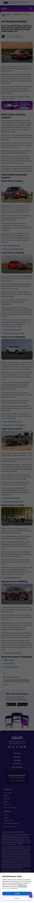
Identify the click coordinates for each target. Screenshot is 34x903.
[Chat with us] (31, 896)
